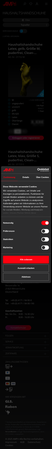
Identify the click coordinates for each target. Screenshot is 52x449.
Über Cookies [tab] (42, 177)
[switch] (45, 231)
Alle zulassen (26, 259)
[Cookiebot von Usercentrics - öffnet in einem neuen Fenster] (37, 170)
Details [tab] (26, 177)
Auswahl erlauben (26, 268)
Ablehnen (26, 277)
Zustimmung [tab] (9, 177)
